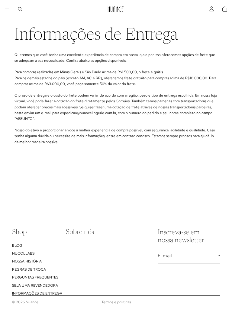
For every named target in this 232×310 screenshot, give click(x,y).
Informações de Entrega (37, 293)
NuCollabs (23, 253)
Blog (17, 245)
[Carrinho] (224, 9)
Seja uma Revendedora (35, 285)
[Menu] (7, 9)
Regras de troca (29, 269)
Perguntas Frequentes (35, 277)
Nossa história (27, 261)
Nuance (32, 302)
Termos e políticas (116, 302)
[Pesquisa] (20, 9)
